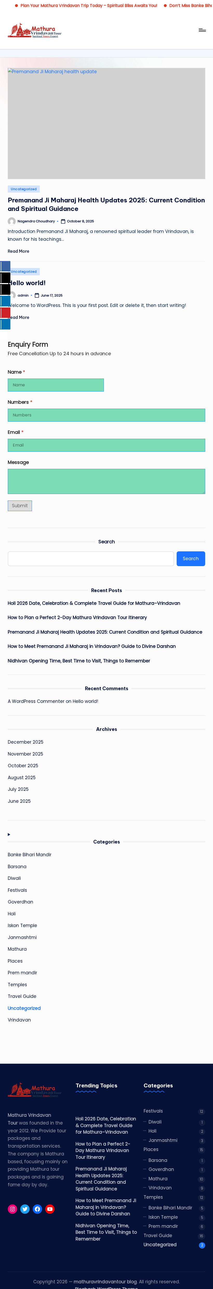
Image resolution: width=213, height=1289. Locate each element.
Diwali (14, 878)
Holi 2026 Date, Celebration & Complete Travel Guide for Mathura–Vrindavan (94, 603)
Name (16, 372)
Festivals (17, 890)
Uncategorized (24, 189)
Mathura (17, 949)
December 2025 (25, 742)
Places (15, 961)
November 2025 (25, 754)
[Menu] (202, 30)
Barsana (17, 866)
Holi (12, 914)
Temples (17, 985)
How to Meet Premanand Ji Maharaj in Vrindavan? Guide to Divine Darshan (92, 646)
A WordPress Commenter (36, 701)
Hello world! (27, 283)
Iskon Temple (22, 925)
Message (18, 462)
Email (16, 432)
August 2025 (22, 777)
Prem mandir (22, 973)
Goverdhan (20, 902)
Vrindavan (19, 1020)
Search (106, 541)
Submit (20, 506)
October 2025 (23, 766)
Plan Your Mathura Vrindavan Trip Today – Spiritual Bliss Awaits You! (78, 6)
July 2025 (18, 789)
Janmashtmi (22, 937)
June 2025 (19, 801)
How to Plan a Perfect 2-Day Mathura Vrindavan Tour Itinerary (77, 617)
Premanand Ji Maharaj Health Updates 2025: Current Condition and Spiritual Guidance (105, 632)
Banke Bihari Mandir (29, 855)
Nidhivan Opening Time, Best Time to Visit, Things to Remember (79, 661)
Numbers (20, 402)
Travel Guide (22, 996)
